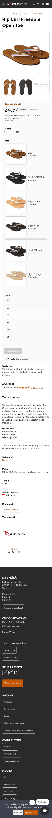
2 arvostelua (37, 387)
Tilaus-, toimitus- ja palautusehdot (18, 730)
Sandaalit (37, 13)
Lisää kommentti (11, 509)
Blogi (6, 777)
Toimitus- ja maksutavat (14, 723)
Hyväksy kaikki (31, 812)
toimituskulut (34, 109)
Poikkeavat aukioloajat (13, 607)
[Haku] (34, 4)
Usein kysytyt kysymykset (15, 643)
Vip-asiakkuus (10, 753)
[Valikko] (3, 4)
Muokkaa (18, 812)
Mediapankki (9, 791)
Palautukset (9, 701)
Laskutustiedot (10, 657)
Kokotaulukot (9, 784)
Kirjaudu (7, 746)
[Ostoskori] (43, 4)
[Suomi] (48, 4)
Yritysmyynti (9, 650)
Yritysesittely (9, 798)
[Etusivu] (18, 4)
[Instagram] (10, 673)
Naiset (5, 460)
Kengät (26, 13)
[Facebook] (4, 673)
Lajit (6, 13)
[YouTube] (16, 673)
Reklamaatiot (9, 709)
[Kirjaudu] (38, 4)
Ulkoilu (15, 13)
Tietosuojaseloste (11, 760)
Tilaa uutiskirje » (12, 683)
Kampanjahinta (12, 103)
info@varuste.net (10, 626)
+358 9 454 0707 (16, 622)
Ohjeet (7, 716)
